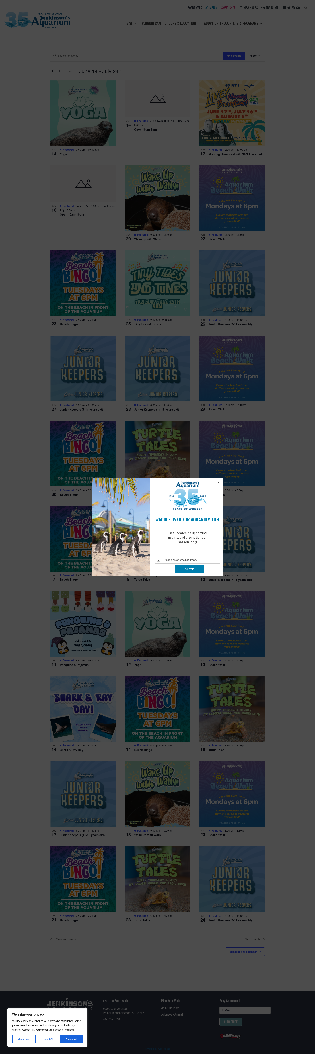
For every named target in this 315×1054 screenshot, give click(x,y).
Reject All (48, 1038)
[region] (47, 1027)
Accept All (71, 1038)
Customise (24, 1038)
